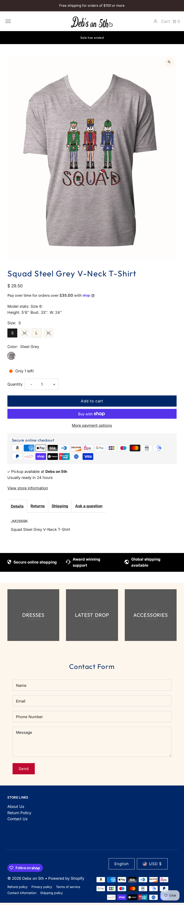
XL (48, 333)
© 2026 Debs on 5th (26, 878)
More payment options (92, 425)
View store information (27, 488)
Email (20, 701)
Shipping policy (51, 893)
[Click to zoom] (169, 62)
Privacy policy (41, 887)
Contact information (21, 893)
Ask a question (88, 506)
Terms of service (68, 887)
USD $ (155, 864)
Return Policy (19, 813)
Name (21, 685)
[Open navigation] (35, 21)
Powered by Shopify (66, 878)
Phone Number (29, 717)
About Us (15, 806)
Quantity (14, 384)
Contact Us (17, 819)
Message (24, 732)
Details (17, 506)
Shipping (60, 506)
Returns (38, 506)
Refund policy (17, 887)
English (121, 864)
